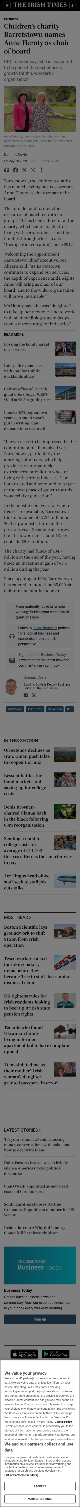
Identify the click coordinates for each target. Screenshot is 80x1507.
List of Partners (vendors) (21, 1475)
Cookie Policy (63, 1421)
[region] (40, 1433)
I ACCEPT (40, 1486)
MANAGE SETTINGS (40, 1499)
